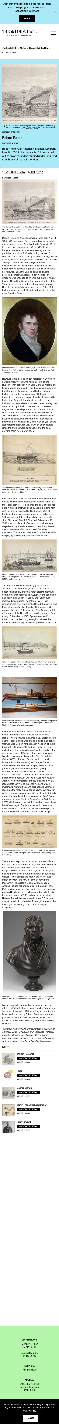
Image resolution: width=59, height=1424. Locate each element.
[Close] (55, 12)
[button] (53, 33)
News (23, 48)
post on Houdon (10, 892)
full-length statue (40, 901)
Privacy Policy (29, 1411)
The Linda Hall (9, 48)
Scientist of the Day (38, 48)
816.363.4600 (29, 1370)
